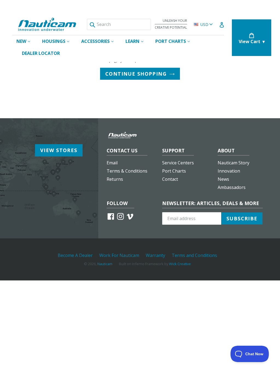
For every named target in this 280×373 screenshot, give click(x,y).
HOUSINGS (58, 41)
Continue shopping (136, 73)
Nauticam (104, 263)
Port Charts (174, 171)
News (223, 179)
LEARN (137, 41)
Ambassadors (232, 187)
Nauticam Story (233, 163)
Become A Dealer (75, 255)
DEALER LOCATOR (41, 53)
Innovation (229, 171)
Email (112, 163)
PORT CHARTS (175, 41)
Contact (170, 179)
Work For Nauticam (119, 255)
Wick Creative (180, 263)
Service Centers (178, 163)
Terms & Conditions (127, 171)
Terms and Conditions (194, 255)
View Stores (58, 150)
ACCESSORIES (100, 41)
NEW (26, 41)
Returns (115, 179)
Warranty (155, 255)
